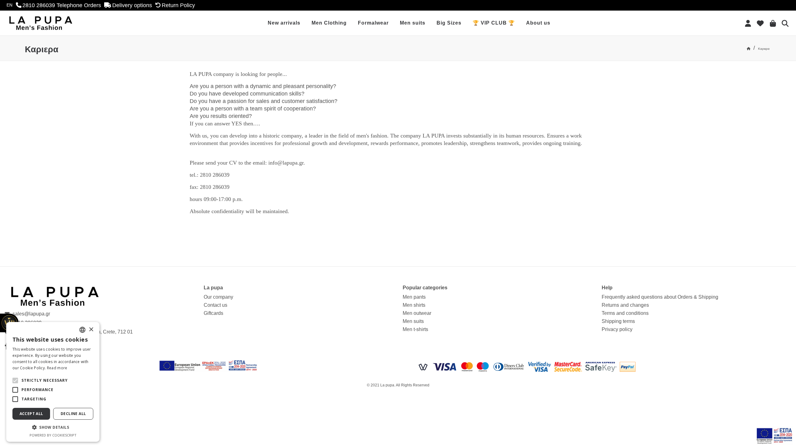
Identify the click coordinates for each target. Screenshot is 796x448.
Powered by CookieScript (53, 435)
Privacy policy (617, 329)
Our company (218, 297)
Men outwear (417, 313)
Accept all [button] (31, 413)
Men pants (414, 297)
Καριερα (764, 48)
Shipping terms (618, 321)
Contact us (215, 305)
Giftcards (213, 313)
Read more (57, 368)
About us (538, 23)
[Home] (748, 48)
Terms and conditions (625, 313)
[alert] (53, 382)
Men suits (412, 23)
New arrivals (284, 23)
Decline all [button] (73, 413)
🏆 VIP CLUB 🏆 (494, 23)
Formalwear (373, 23)
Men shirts (414, 305)
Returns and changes (625, 305)
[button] (15, 380)
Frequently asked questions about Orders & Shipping (660, 297)
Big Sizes (449, 23)
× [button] (91, 329)
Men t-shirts (415, 329)
